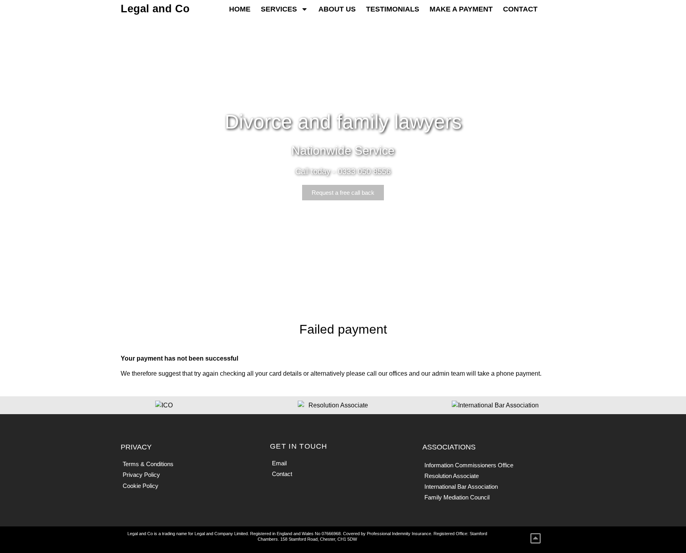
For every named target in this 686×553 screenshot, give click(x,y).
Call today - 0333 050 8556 (343, 171)
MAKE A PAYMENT (461, 9)
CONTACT (520, 9)
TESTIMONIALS (392, 9)
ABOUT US (337, 9)
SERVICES (279, 9)
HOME (240, 9)
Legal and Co (155, 9)
